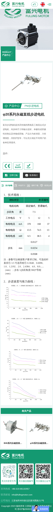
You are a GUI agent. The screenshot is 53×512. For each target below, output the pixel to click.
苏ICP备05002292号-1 (27, 509)
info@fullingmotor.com (22, 495)
